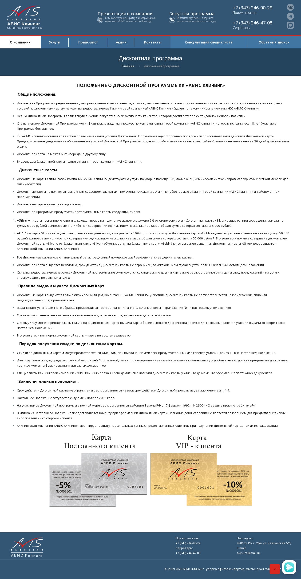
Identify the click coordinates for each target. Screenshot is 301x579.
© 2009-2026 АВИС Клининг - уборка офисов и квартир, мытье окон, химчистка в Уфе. (228, 569)
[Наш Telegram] (290, 16)
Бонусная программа (191, 13)
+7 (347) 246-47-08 (252, 22)
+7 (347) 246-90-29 (252, 7)
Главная (128, 66)
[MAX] (290, 25)
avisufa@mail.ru (248, 553)
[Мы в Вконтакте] (290, 7)
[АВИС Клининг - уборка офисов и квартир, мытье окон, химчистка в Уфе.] (30, 15)
